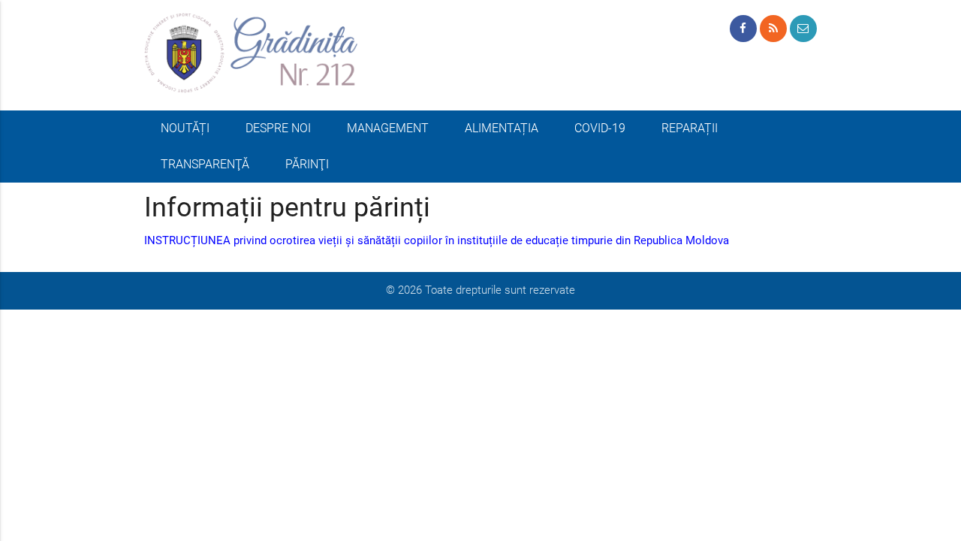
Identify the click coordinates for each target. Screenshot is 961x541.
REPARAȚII (689, 128)
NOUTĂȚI (185, 128)
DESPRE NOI (278, 128)
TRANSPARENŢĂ (205, 164)
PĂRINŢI (307, 164)
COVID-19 (599, 128)
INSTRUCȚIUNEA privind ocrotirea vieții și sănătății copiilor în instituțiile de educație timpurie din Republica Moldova (436, 240)
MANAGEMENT (388, 128)
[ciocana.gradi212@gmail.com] (803, 28)
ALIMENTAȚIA (501, 128)
